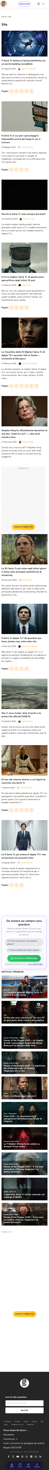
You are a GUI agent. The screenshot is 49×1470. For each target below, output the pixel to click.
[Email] (35, 1456)
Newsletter (8, 1434)
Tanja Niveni (27, 721)
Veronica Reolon (28, 69)
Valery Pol (26, 285)
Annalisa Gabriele (30, 363)
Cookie (34, 1421)
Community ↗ (10, 1439)
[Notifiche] (38, 3)
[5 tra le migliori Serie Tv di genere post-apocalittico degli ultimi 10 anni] (24, 258)
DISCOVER (24, 4)
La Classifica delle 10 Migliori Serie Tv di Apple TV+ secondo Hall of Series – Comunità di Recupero (23, 355)
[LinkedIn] (31, 1456)
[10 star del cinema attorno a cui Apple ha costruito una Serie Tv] (24, 760)
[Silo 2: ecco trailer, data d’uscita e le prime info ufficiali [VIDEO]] (24, 694)
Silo (9, 17)
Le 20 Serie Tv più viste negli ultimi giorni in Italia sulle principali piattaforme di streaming (24, 572)
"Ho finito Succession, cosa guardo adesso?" (22, 942)
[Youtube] (17, 1456)
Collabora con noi (17, 1424)
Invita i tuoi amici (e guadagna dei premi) (23, 1443)
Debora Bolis (28, 442)
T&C (41, 1421)
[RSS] (40, 1456)
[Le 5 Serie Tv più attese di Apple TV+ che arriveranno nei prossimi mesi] (24, 835)
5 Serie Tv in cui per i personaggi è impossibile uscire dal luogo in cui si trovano (21, 139)
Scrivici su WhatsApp (25, 958)
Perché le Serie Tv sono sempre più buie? (24, 214)
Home (4, 17)
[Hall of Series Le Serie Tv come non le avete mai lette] (4, 4)
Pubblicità (30, 1424)
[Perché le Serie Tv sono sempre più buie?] (24, 195)
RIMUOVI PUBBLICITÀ (23, 527)
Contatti (17, 1421)
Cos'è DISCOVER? (35, 964)
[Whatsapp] (26, 1456)
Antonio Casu (29, 219)
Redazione (27, 580)
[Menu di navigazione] (43, 4)
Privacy (25, 1421)
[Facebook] (8, 1456)
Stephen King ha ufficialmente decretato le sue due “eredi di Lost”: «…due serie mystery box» (24, 433)
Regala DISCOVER (12, 1447)
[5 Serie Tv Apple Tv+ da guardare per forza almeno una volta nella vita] (24, 619)
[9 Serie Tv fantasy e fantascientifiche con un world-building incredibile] (24, 44)
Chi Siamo (7, 1421)
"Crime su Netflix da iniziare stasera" (24, 950)
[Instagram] (22, 1456)
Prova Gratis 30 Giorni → (16, 1430)
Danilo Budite (27, 147)
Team (6, 1424)
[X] (13, 1456)
